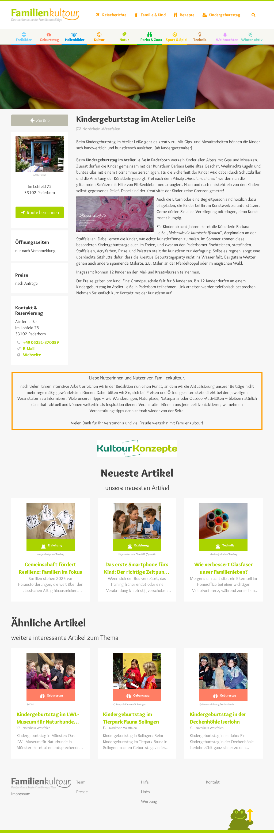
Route (42, 212)
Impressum (20, 793)
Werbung (149, 801)
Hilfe (145, 782)
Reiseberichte (114, 14)
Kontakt (213, 782)
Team (80, 782)
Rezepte (187, 14)
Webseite (32, 354)
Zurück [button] (42, 120)
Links (145, 791)
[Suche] (253, 15)
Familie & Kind (153, 14)
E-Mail (29, 348)
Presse (82, 791)
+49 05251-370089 (41, 342)
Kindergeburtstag (224, 14)
